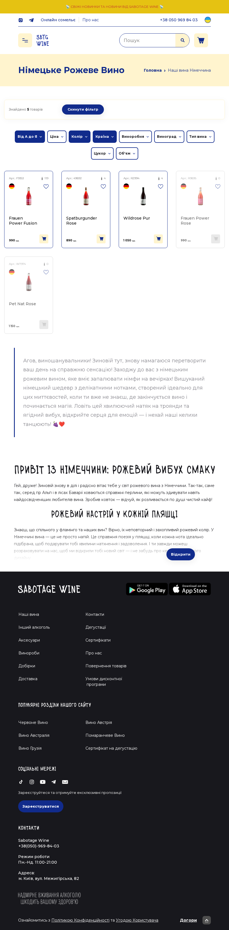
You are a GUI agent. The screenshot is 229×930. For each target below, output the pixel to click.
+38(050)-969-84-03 (38, 846)
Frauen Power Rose (195, 220)
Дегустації (95, 627)
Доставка (27, 678)
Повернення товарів (106, 665)
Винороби (28, 653)
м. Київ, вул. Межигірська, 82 (48, 878)
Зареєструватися (41, 806)
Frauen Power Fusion (23, 220)
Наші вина (28, 614)
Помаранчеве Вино (105, 735)
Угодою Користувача (137, 920)
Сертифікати (98, 640)
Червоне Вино (33, 722)
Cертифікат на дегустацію (111, 748)
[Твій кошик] (201, 40)
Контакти (94, 614)
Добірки (26, 665)
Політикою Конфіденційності (80, 920)
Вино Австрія (98, 722)
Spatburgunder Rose (81, 220)
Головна (153, 70)
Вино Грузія (30, 748)
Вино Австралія (33, 735)
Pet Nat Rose (22, 303)
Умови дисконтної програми (101, 681)
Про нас (90, 19)
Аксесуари (29, 640)
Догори (188, 920)
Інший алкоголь (34, 627)
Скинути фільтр (83, 109)
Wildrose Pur (136, 218)
